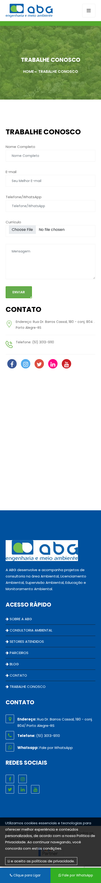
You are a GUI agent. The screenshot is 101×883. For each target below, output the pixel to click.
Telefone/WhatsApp (24, 196)
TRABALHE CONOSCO (27, 686)
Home (28, 71)
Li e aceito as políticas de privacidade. (41, 861)
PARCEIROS (18, 652)
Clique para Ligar (26, 875)
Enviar (18, 292)
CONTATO (18, 675)
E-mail (11, 171)
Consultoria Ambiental (30, 630)
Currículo (13, 222)
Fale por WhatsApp (77, 875)
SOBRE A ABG (20, 618)
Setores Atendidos (26, 641)
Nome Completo (20, 146)
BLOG (14, 664)
